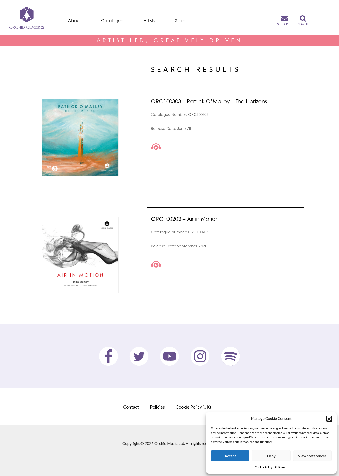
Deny (271, 456)
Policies (280, 467)
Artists (149, 20)
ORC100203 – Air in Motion (185, 218)
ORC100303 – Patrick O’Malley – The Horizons (209, 101)
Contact (131, 407)
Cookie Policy (263, 467)
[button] (329, 418)
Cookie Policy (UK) (193, 407)
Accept (230, 456)
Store (180, 20)
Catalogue (112, 20)
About (74, 20)
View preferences (312, 456)
